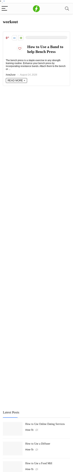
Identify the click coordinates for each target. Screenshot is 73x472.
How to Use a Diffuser (37, 443)
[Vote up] (21, 37)
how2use (11, 74)
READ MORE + (16, 80)
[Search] (67, 9)
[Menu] (4, 9)
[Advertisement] (32, 378)
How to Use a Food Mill (38, 463)
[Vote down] (14, 37)
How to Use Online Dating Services (45, 423)
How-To (29, 430)
